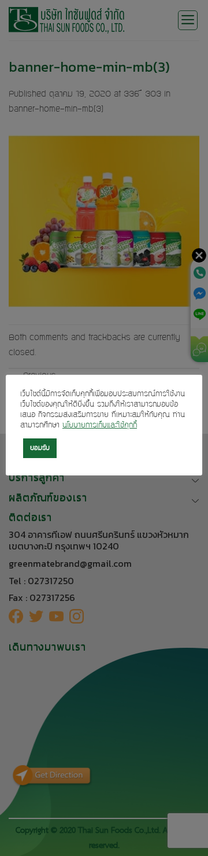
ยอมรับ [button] (40, 448)
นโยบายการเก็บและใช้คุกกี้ (99, 426)
